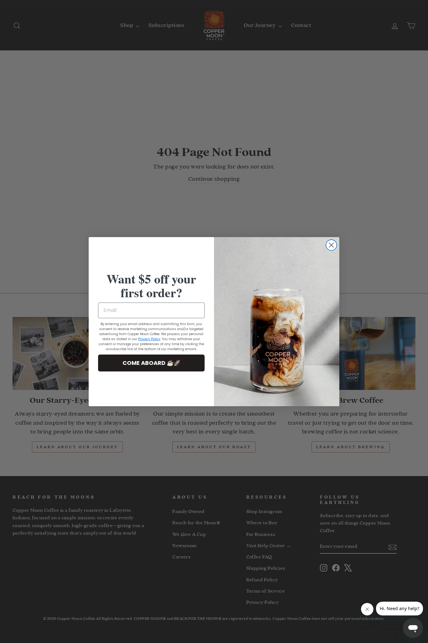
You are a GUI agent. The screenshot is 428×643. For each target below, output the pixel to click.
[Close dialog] (331, 245)
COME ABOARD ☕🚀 (151, 363)
